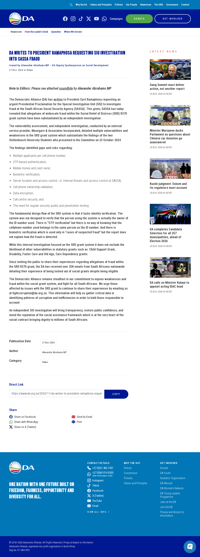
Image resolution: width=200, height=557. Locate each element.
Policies (119, 4)
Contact (185, 4)
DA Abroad (166, 483)
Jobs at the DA (168, 502)
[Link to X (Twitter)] (88, 19)
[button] (36, 417)
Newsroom (145, 4)
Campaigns (116, 18)
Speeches (56, 31)
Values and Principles (101, 4)
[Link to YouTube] (96, 19)
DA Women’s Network (171, 488)
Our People (131, 4)
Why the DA (81, 4)
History (128, 468)
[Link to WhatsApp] (104, 19)
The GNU (158, 4)
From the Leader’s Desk (36, 31)
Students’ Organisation (172, 478)
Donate (164, 468)
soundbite (66, 88)
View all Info (96, 512)
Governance (172, 4)
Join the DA (166, 507)
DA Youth (165, 473)
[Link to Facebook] (65, 19)
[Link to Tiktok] (81, 19)
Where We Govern (73, 31)
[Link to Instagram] (73, 19)
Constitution (131, 473)
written (58, 99)
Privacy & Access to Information (78, 542)
